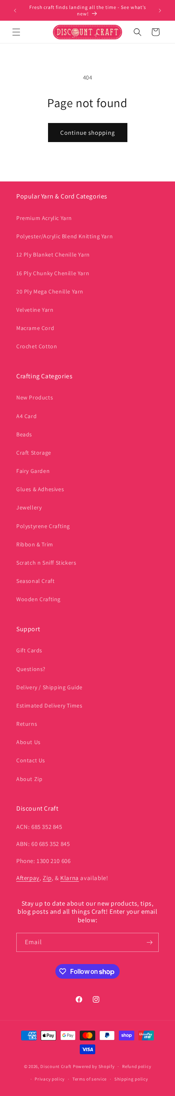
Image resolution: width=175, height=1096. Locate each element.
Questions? (31, 669)
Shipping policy (131, 1079)
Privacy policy (50, 1079)
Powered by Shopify (94, 1066)
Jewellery (29, 507)
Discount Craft (56, 1066)
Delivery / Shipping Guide (49, 687)
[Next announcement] (160, 10)
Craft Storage (33, 452)
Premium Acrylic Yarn (44, 218)
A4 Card (26, 416)
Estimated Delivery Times (49, 705)
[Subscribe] (149, 942)
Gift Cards (29, 650)
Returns (26, 723)
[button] (16, 32)
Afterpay (27, 878)
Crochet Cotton (36, 346)
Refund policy (136, 1066)
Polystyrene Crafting (43, 526)
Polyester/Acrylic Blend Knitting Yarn (64, 236)
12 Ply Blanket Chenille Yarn (53, 254)
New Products (34, 397)
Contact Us (30, 760)
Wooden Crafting (38, 599)
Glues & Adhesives (40, 489)
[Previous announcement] (15, 10)
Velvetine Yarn (34, 309)
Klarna (69, 878)
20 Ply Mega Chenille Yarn (49, 291)
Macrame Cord (35, 328)
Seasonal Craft (35, 581)
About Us (28, 742)
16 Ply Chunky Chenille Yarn (52, 273)
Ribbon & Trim (34, 544)
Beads (24, 434)
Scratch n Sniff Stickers (46, 562)
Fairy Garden (33, 471)
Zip (47, 878)
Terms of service (89, 1079)
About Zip (29, 779)
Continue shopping (87, 132)
